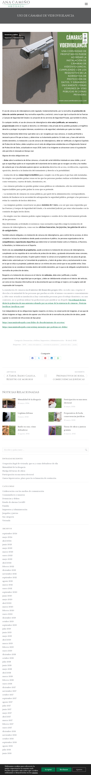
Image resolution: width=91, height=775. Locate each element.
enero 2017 (7, 728)
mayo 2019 (7, 636)
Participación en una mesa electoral (75, 401)
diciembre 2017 (9, 687)
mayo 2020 (7, 599)
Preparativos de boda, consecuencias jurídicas (74, 415)
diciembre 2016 (9, 731)
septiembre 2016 (9, 742)
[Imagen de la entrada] (8, 403)
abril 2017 (6, 717)
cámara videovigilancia (34, 344)
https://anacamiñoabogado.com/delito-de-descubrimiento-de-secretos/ (33, 322)
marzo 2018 (7, 676)
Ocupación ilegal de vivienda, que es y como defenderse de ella (30, 464)
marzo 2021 (7, 585)
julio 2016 (6, 750)
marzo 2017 (7, 720)
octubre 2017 (7, 695)
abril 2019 (6, 640)
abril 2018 (6, 673)
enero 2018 (7, 684)
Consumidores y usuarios (13, 495)
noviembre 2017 (9, 691)
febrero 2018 (8, 680)
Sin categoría (8, 517)
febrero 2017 (7, 724)
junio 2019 (6, 632)
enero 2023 (7, 555)
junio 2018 (6, 665)
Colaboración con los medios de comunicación (23, 491)
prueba (75, 344)
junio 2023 (7, 544)
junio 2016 (6, 753)
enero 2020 (7, 614)
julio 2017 (6, 706)
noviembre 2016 (9, 735)
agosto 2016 (7, 746)
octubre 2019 (8, 621)
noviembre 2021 (9, 574)
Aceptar (48, 770)
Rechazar (64, 770)
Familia (5, 506)
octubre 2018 (8, 658)
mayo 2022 (7, 559)
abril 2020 (6, 603)
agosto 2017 (7, 702)
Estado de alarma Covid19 (13, 502)
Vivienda (6, 521)
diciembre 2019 (9, 618)
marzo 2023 (7, 552)
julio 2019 (6, 629)
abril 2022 (6, 563)
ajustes (35, 773)
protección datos (66, 344)
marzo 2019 (7, 643)
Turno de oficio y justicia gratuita (75, 428)
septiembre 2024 (9, 534)
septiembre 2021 (9, 577)
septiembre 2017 (9, 698)
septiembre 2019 (9, 625)
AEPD (24, 344)
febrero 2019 (8, 647)
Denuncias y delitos (11, 34)
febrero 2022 (8, 566)
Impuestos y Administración (14, 38)
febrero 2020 (8, 610)
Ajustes (79, 770)
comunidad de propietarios (51, 344)
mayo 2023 (7, 548)
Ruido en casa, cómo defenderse (27, 428)
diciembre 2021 (9, 570)
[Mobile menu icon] (86, 4)
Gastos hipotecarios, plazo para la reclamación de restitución (29, 478)
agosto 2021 (7, 581)
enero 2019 (7, 651)
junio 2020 (7, 596)
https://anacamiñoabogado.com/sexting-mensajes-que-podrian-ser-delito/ (35, 327)
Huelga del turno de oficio (13, 471)
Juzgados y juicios (10, 513)
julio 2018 (6, 662)
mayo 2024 (7, 537)
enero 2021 (7, 588)
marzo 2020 (7, 607)
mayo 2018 (7, 669)
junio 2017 (6, 709)
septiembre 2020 (9, 592)
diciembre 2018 (9, 654)
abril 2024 (6, 541)
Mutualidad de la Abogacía (29, 399)
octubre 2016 (8, 739)
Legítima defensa (25, 413)
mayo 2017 (7, 713)
